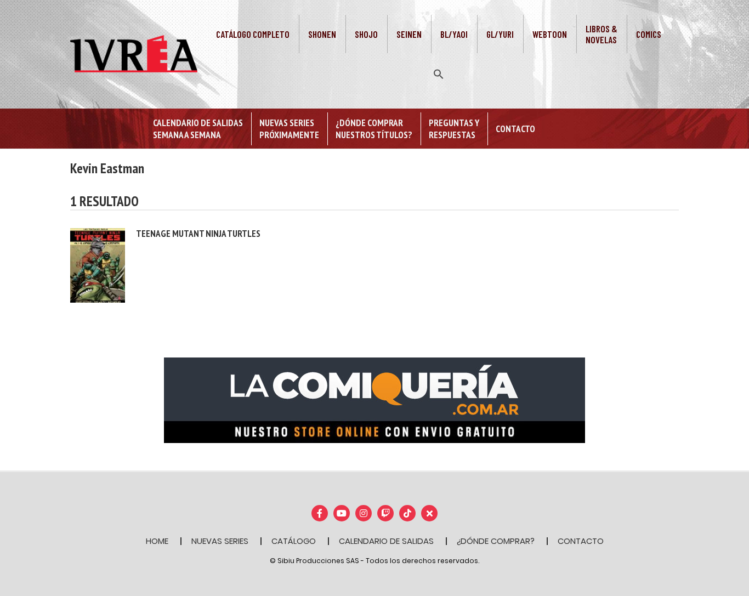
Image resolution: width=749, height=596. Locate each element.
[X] (429, 513)
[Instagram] (363, 513)
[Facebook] (319, 513)
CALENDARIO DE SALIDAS (386, 541)
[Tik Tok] (407, 513)
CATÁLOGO (293, 541)
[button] (438, 73)
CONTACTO (581, 541)
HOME (157, 541)
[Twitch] (385, 513)
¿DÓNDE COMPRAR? (496, 541)
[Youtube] (341, 513)
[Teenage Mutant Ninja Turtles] (97, 264)
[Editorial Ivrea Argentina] (133, 53)
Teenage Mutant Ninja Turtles (198, 234)
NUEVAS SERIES (219, 541)
